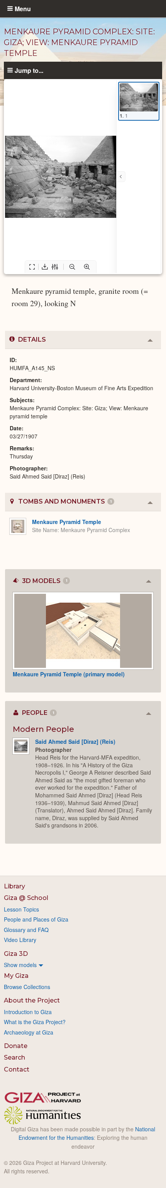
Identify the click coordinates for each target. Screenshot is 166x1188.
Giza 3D (16, 953)
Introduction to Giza (28, 1012)
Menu (23, 8)
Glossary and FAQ (26, 930)
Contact (16, 1069)
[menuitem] (83, 964)
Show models (20, 964)
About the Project (32, 1000)
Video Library (20, 940)
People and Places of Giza (36, 919)
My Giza (16, 975)
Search (14, 1057)
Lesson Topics (21, 909)
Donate (15, 1046)
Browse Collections (27, 987)
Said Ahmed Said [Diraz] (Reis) (75, 741)
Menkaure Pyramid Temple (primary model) (69, 674)
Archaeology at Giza (28, 1032)
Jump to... (29, 70)
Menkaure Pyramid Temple (66, 522)
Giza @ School (26, 898)
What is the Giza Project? (35, 1022)
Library (14, 886)
